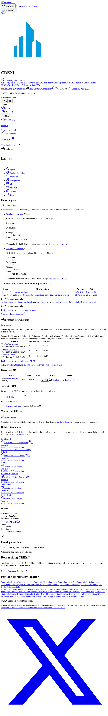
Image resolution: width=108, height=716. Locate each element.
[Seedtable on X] (54, 714)
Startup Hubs (82, 605)
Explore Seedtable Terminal (12, 571)
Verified (45, 380)
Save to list (8, 112)
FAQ (53, 608)
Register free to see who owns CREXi (20, 361)
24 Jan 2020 (91, 302)
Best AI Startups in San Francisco (54, 594)
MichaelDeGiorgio (13, 378)
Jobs (11, 184)
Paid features (33, 608)
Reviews (13, 188)
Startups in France (56, 582)
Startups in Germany (9, 582)
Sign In (4, 13)
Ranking (13, 195)
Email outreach (45, 608)
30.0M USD (80, 302)
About (3, 605)
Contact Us (60, 608)
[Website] (53, 89)
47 (2, 98)
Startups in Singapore (15, 584)
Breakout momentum (15, 214)
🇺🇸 (2, 89)
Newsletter (35, 605)
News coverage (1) (15, 299)
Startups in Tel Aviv (46, 584)
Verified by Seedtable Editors (16, 80)
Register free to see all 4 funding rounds (20, 310)
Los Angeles (9, 89)
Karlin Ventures (42, 302)
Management (15, 180)
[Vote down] (10, 101)
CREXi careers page (14, 397)
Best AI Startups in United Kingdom (83, 592)
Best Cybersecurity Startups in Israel (45, 596)
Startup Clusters (94, 605)
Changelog (19, 605)
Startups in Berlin (41, 582)
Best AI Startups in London (57, 592)
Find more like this (20, 434)
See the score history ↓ (57, 244)
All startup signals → (10, 205)
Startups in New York (84, 584)
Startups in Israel (31, 584)
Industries (73, 605)
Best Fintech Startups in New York (49, 589)
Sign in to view (58, 380)
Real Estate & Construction (40, 89)
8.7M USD (79, 292)
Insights (27, 605)
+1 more (65, 295)
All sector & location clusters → (73, 596)
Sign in (71, 380)
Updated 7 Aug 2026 (80, 89)
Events (59, 605)
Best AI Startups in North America (31, 592)
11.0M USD (80, 295)
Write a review (10, 417)
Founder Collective (18, 295)
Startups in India (84, 582)
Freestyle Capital (34, 295)
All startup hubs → (15, 587)
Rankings (36, 6)
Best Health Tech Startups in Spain (82, 594)
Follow (7, 108)
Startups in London (26, 582)
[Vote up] (3, 101)
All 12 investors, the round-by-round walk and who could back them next (31, 365)
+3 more (71, 302)
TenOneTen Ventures (19, 292)
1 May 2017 (91, 292)
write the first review (63, 422)
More (7, 116)
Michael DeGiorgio (14, 406)
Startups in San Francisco (64, 584)
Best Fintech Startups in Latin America (80, 589)
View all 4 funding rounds (12, 314)
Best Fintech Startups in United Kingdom (18, 589)
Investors (28, 6)
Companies (20, 6)
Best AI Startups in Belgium (28, 594)
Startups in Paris (70, 582)
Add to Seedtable (13, 608)
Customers (10, 605)
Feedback (24, 608)
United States (20, 89)
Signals (13, 169)
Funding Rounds (16, 173)
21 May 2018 (91, 295)
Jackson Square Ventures (51, 295)
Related (12, 191)
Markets (65, 605)
